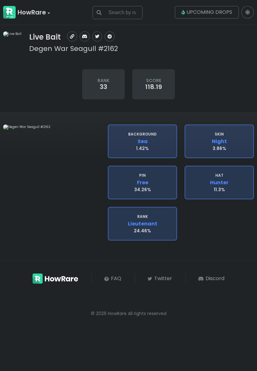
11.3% (219, 183)
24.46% (142, 224)
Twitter (162, 278)
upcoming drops (209, 12)
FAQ (115, 278)
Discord (214, 278)
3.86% (219, 141)
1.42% (142, 141)
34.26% (142, 183)
